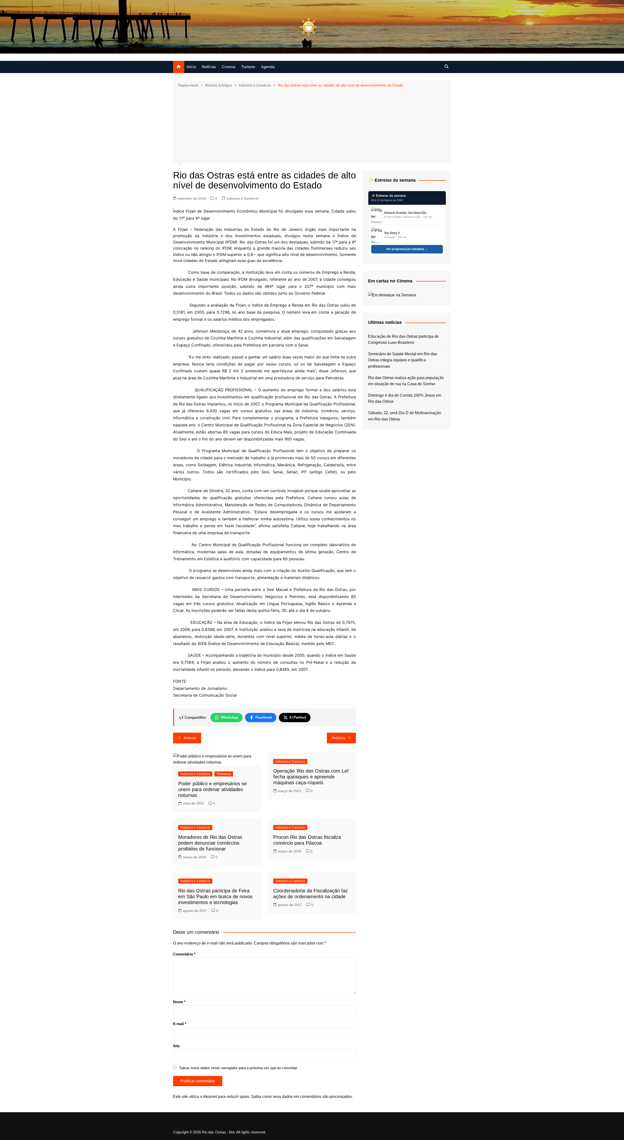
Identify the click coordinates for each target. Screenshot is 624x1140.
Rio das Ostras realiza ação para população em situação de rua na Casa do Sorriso (406, 381)
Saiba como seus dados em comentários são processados (301, 1096)
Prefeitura (224, 774)
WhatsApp (229, 717)
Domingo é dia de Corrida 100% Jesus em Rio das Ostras (404, 398)
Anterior (190, 738)
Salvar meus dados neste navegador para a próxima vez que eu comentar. (238, 1068)
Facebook (263, 717)
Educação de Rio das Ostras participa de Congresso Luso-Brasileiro (403, 339)
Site (176, 1046)
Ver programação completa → (407, 249)
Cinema (228, 67)
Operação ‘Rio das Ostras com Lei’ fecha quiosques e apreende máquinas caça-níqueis (311, 776)
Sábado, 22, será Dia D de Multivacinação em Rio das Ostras (404, 416)
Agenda (268, 67)
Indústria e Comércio (242, 198)
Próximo (338, 738)
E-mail (179, 1024)
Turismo (248, 67)
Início (191, 67)
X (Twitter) (297, 717)
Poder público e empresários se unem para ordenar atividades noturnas (212, 789)
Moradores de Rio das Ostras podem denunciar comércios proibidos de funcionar (210, 842)
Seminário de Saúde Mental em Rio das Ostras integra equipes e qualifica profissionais (402, 360)
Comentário (184, 954)
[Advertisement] (312, 125)
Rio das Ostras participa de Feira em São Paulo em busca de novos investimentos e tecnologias (215, 896)
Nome (179, 1002)
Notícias (209, 67)
